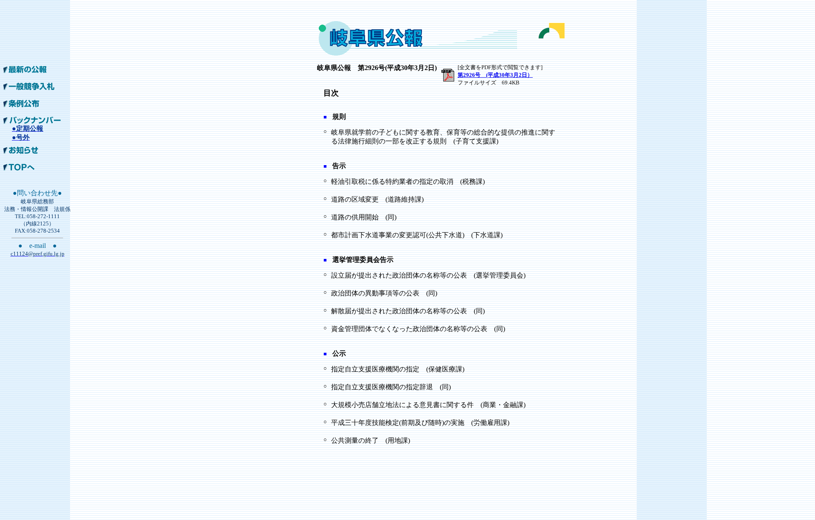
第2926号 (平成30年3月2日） (495, 75)
